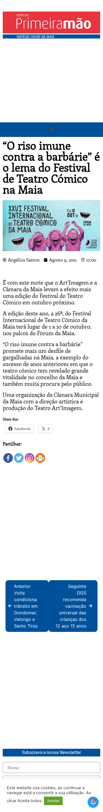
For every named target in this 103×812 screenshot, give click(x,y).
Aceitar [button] (53, 801)
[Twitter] (19, 455)
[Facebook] (8, 455)
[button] (51, 129)
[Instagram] (29, 455)
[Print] (40, 455)
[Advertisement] (51, 95)
